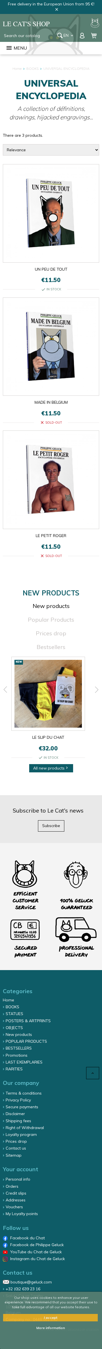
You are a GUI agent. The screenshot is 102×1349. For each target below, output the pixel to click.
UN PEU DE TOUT (51, 269)
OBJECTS (14, 1027)
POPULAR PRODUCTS (26, 1041)
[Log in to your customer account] (83, 35)
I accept (50, 1317)
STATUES (14, 1013)
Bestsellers (51, 646)
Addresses (16, 1200)
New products (51, 605)
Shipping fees (18, 1120)
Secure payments (22, 1106)
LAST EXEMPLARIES (24, 1062)
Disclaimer (15, 1113)
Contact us (16, 1148)
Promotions (16, 1055)
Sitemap (14, 1155)
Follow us (16, 1227)
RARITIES (14, 1069)
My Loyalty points (22, 1213)
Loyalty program (21, 1134)
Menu (16, 47)
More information (50, 1328)
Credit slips (16, 1193)
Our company (21, 1082)
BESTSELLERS (19, 1048)
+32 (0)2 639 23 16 (23, 1288)
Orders (12, 1186)
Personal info (18, 1179)
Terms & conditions (24, 1093)
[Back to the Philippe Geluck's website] (95, 23)
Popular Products (51, 619)
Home (8, 1000)
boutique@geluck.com (31, 1282)
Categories (17, 991)
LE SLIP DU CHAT (48, 737)
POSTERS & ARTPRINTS (28, 1020)
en (68, 35)
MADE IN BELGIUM (51, 402)
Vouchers (14, 1206)
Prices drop (51, 633)
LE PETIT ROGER (51, 535)
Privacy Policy (18, 1100)
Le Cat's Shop (26, 23)
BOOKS (12, 1006)
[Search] (60, 35)
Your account (20, 1169)
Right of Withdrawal (25, 1127)
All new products (51, 768)
